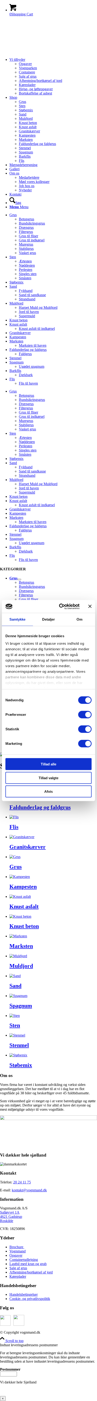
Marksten (16, 341)
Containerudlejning (23, 1260)
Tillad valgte (48, 778)
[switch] (85, 714)
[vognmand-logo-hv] (48, 52)
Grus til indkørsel (31, 240)
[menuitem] (53, 76)
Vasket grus (27, 253)
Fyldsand (25, 291)
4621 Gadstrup (11, 1217)
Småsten (25, 278)
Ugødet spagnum (31, 366)
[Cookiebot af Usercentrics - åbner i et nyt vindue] (60, 606)
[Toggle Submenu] (19, 579)
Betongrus (26, 219)
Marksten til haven (32, 345)
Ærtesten (25, 261)
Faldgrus (25, 354)
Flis (12, 379)
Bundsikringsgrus (32, 223)
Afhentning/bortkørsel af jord (31, 1272)
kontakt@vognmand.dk (29, 1190)
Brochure (16, 1247)
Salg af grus (18, 1268)
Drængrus (26, 227)
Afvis (48, 791)
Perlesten (25, 270)
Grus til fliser (28, 236)
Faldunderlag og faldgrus (28, 350)
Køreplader (17, 1276)
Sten (12, 257)
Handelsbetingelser (23, 1294)
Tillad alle (48, 764)
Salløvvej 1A (10, 1212)
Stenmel (15, 358)
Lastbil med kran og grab (28, 1264)
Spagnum (16, 362)
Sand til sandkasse (32, 295)
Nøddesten (27, 265)
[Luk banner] (90, 606)
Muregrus (26, 244)
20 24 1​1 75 (22, 1182)
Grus (13, 215)
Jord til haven (29, 312)
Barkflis (15, 371)
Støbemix (16, 282)
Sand (13, 286)
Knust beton (18, 320)
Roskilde (6, 1221)
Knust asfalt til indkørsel (37, 329)
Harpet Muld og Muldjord (38, 307)
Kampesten (17, 337)
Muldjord (16, 303)
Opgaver (15, 1255)
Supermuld (27, 316)
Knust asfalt (18, 324)
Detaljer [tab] (48, 619)
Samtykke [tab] (17, 619)
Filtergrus (26, 232)
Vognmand (17, 1251)
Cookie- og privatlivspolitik (29, 1299)
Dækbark (26, 375)
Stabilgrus (26, 249)
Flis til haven (28, 383)
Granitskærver (20, 333)
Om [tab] (79, 619)
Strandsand (27, 299)
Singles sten (27, 274)
